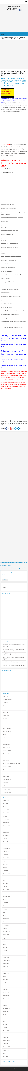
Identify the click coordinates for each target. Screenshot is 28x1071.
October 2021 (6, 893)
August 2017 (6, 1011)
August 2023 (6, 857)
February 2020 (6, 915)
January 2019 (6, 957)
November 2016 (6, 1040)
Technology (5, 782)
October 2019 (6, 928)
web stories (5, 786)
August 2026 (6, 800)
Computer (5, 702)
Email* (3, 575)
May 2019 (5, 944)
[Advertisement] (17, 22)
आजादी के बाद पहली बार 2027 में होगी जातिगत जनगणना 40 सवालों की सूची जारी (14, 645)
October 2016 (6, 1043)
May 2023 (5, 867)
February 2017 (6, 1031)
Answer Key (5, 696)
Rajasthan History (7, 766)
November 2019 (6, 925)
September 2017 (6, 1008)
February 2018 (6, 992)
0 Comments (9, 85)
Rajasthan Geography (8, 757)
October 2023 (6, 851)
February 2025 (6, 819)
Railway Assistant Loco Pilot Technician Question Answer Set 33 (13, 354)
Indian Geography (7, 731)
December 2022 (6, 873)
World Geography (7, 792)
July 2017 (5, 1015)
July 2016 (5, 1053)
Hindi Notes (5, 721)
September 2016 (6, 1047)
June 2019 (5, 941)
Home (2, 37)
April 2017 (5, 1024)
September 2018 (6, 970)
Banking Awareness (7, 699)
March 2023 (5, 870)
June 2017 (5, 1018)
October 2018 (6, 966)
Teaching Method (7, 779)
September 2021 (6, 896)
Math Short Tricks (7, 747)
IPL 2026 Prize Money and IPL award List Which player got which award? (13, 650)
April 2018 (5, 986)
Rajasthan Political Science (9, 770)
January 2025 (6, 822)
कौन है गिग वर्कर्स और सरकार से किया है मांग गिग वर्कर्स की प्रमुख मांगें (13, 658)
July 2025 (5, 816)
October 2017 (6, 1005)
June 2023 (5, 864)
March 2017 (5, 1027)
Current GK (5, 705)
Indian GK (5, 734)
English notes (6, 715)
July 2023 (5, 861)
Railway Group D (21, 80)
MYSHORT (12, 9)
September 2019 (6, 931)
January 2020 (6, 918)
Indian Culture (6, 725)
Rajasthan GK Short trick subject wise (11, 763)
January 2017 (6, 1034)
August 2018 (6, 973)
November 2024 (6, 829)
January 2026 (6, 813)
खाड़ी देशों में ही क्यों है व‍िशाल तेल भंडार (10, 654)
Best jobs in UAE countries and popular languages (14, 665)
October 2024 (6, 832)
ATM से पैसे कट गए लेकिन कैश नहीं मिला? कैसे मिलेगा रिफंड (14, 662)
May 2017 (5, 1021)
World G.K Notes (6, 789)
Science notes (11, 78)
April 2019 (5, 947)
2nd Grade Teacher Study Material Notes (12, 79)
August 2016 (6, 1050)
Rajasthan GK (6, 760)
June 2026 (5, 803)
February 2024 (6, 838)
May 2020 (5, 909)
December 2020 (6, 906)
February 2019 (6, 954)
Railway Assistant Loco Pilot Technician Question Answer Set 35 (13, 338)
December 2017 (6, 999)
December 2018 (6, 960)
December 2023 (6, 845)
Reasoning (5, 773)
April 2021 (5, 899)
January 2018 (6, 995)
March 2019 (5, 950)
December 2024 (6, 825)
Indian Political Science (8, 741)
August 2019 (6, 934)
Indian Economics (7, 728)
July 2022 (5, 880)
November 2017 (6, 1002)
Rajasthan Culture (7, 750)
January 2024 (6, 841)
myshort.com (14, 1068)
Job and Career (6, 744)
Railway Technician (16, 82)
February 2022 (6, 886)
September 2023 (6, 854)
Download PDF (6, 712)
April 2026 (5, 806)
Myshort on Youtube (14, 6)
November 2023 (6, 848)
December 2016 (6, 1037)
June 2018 (5, 979)
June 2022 (5, 883)
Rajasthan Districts (7, 754)
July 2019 (5, 938)
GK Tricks (5, 718)
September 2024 (6, 835)
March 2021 (5, 902)
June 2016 (5, 1056)
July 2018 (5, 976)
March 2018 (5, 989)
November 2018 (6, 963)
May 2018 (5, 982)
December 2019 (6, 922)
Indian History (6, 738)
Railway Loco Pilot (6, 82)
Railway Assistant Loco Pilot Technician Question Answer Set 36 (13, 163)
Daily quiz (7, 37)
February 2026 (6, 809)
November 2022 (6, 877)
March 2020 (5, 912)
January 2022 (6, 890)
